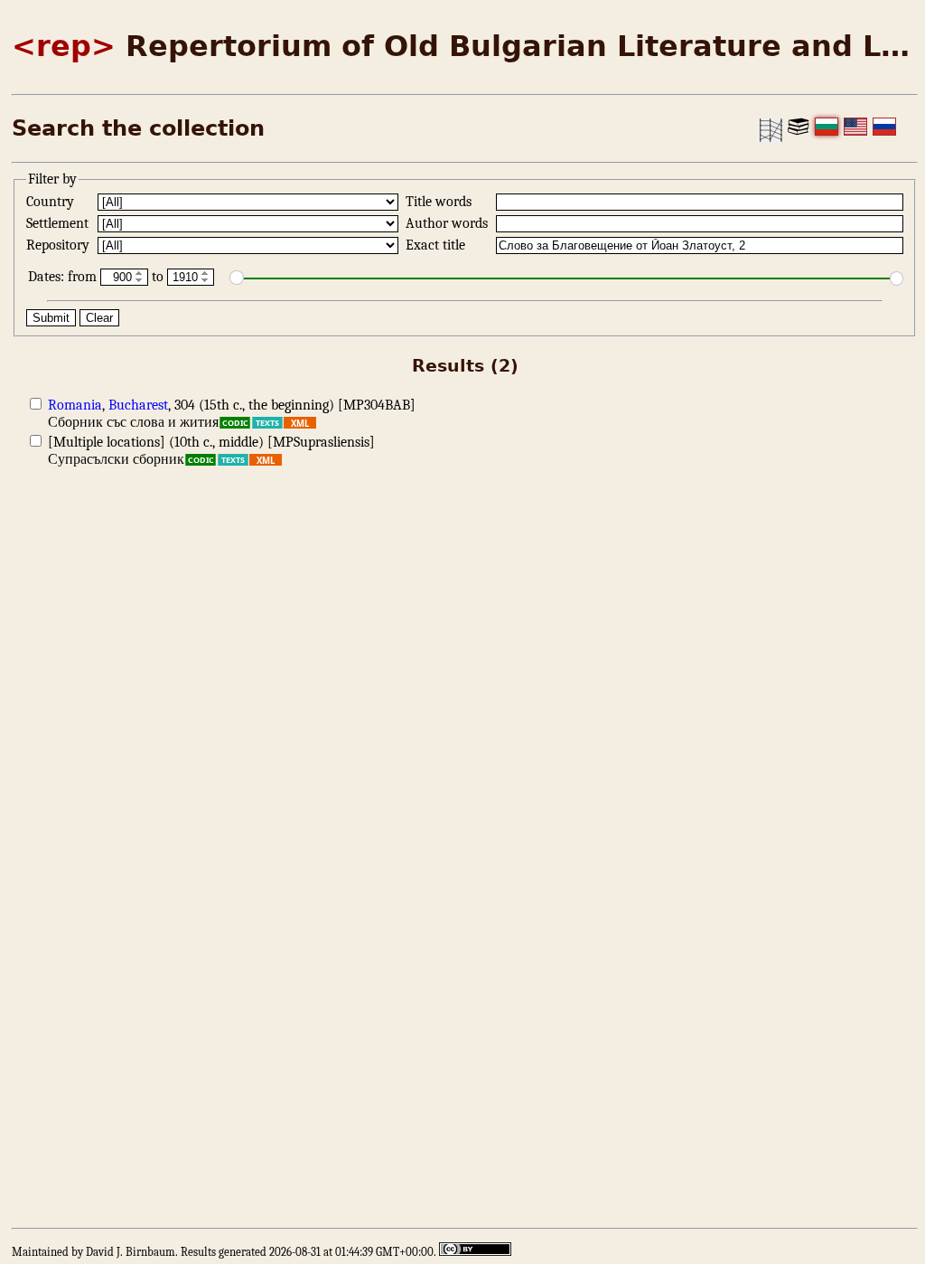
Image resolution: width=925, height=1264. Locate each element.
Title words (440, 201)
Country (52, 201)
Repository (59, 245)
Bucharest (138, 405)
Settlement (59, 223)
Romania (75, 405)
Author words (448, 223)
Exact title (437, 245)
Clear (99, 318)
